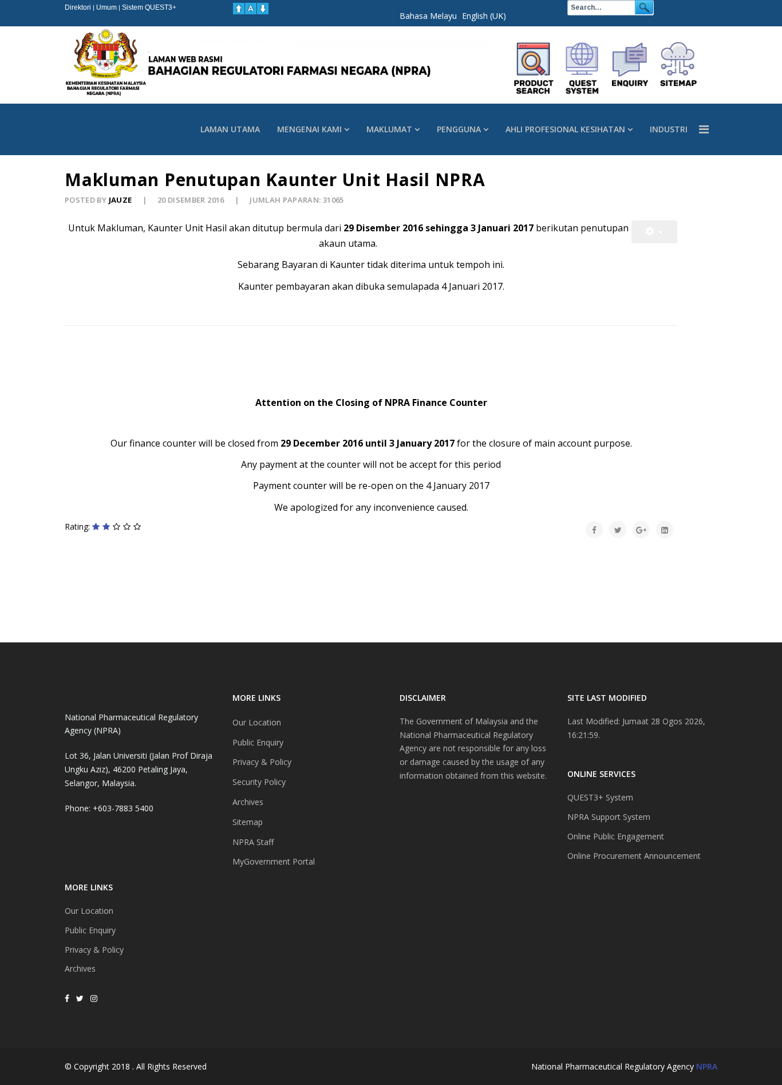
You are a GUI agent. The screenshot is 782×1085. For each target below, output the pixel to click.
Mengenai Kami (309, 129)
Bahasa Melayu (428, 15)
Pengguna (459, 129)
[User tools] (654, 231)
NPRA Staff (253, 842)
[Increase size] (238, 8)
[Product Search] (534, 68)
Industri (669, 129)
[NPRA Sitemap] (678, 68)
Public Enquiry (90, 930)
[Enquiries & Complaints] (630, 68)
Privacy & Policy (94, 949)
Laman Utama (230, 129)
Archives (80, 968)
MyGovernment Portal (273, 861)
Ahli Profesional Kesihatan (565, 129)
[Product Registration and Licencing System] (582, 68)
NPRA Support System (608, 816)
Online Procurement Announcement (634, 855)
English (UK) (484, 15)
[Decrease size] (262, 8)
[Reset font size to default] (250, 8)
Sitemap (247, 821)
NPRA (706, 1066)
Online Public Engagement (615, 836)
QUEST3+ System (600, 797)
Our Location (89, 910)
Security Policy (259, 781)
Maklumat (389, 129)
